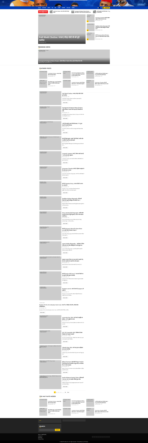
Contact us (40, 436)
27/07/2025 (65, 246)
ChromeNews (79, 441)
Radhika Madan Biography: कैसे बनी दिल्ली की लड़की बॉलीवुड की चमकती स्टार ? (102, 27)
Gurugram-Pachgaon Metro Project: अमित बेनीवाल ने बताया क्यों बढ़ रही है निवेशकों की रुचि (60, 61)
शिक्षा (55, 7)
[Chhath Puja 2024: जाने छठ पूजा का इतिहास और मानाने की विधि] (50, 352)
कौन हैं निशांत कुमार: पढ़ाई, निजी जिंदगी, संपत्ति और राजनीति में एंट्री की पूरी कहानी (54, 83)
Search (42, 426)
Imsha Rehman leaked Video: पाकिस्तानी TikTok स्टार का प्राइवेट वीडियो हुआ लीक (73, 378)
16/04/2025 (42, 308)
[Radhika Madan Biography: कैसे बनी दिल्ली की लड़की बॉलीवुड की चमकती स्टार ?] (91, 27)
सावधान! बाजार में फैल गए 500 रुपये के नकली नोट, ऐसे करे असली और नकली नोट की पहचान (72, 260)
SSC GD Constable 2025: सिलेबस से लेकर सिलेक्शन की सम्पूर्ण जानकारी (72, 333)
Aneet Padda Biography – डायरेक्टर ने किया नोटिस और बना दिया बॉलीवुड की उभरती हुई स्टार (73, 244)
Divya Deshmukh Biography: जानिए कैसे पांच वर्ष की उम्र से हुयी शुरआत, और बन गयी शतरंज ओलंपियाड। (72, 214)
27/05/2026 (48, 62)
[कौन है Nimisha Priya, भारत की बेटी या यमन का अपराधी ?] (50, 188)
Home (39, 7)
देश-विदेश (73, 7)
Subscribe (107, 7)
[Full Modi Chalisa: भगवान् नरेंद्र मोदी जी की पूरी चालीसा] (62, 29)
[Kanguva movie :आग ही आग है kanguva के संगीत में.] (50, 293)
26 (65, 392)
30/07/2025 (98, 30)
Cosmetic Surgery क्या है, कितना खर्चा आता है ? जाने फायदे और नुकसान (78, 83)
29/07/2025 (98, 39)
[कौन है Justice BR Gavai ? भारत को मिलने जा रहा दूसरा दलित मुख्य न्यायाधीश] (50, 278)
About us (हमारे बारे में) (42, 434)
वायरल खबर (68, 7)
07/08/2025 (98, 20)
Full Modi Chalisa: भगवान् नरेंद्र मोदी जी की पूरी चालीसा (54, 74)
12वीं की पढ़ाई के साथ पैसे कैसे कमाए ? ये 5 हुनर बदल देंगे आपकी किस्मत (101, 74)
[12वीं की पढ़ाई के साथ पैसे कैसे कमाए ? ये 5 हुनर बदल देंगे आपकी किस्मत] (90, 75)
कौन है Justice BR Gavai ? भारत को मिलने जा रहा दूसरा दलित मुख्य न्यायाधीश (72, 274)
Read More (65, 102)
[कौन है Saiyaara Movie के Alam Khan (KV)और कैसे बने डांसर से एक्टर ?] (91, 36)
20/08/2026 (42, 42)
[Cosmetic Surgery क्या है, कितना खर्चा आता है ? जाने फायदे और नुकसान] (67, 84)
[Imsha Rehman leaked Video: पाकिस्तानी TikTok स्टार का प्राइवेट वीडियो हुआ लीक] (50, 382)
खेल (52, 7)
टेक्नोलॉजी (63, 7)
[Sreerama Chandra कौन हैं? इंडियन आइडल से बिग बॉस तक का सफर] (91, 18)
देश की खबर (44, 7)
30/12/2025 (74, 85)
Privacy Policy (41, 439)
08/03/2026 (51, 85)
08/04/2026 (98, 76)
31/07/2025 (65, 186)
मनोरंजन (49, 7)
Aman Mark (42, 62)
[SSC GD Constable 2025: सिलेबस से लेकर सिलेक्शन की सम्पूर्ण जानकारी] (50, 337)
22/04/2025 (65, 262)
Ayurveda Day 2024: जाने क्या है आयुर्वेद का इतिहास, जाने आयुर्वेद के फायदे (72, 318)
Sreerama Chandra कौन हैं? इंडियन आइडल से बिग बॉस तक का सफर (102, 18)
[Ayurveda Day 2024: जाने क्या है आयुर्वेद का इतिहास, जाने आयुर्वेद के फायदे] (50, 322)
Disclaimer (40, 437)
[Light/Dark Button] (99, 7)
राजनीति (59, 7)
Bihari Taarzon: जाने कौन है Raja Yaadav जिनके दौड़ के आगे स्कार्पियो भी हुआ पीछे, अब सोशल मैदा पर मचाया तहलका (73, 363)
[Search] (101, 8)
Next (68, 392)
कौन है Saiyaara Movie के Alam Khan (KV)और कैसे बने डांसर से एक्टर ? (102, 36)
